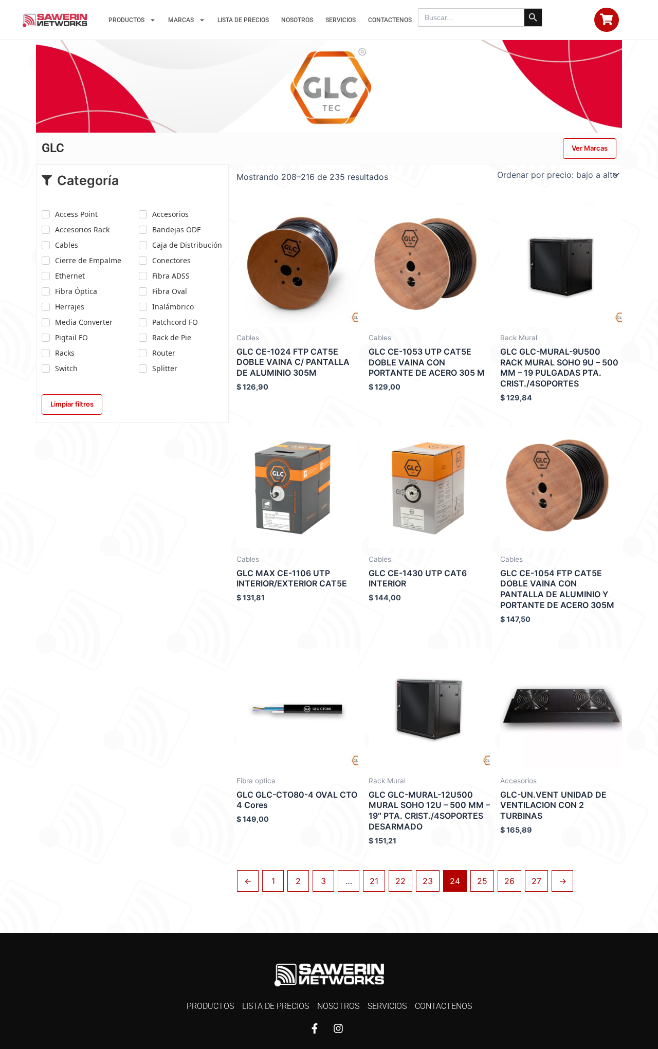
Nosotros (297, 20)
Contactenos (390, 20)
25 (482, 881)
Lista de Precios (243, 20)
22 (400, 881)
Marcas (181, 20)
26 (509, 881)
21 (374, 881)
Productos (126, 20)
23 (428, 881)
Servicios (340, 20)
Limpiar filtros (72, 404)
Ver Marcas (590, 148)
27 (536, 881)
